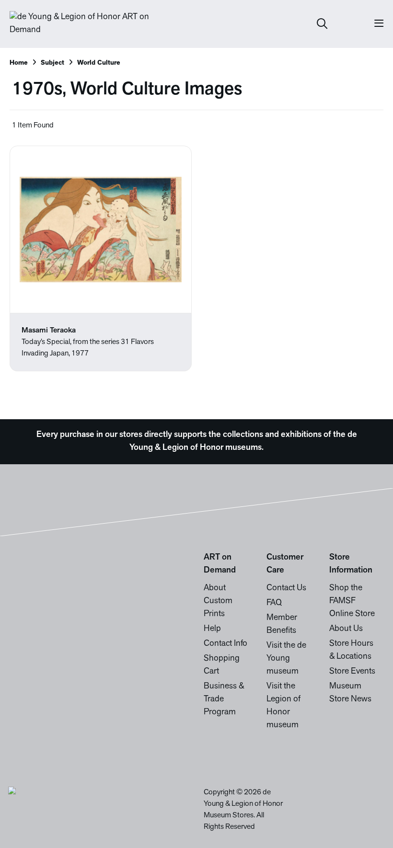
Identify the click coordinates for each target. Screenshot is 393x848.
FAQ (274, 603)
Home (19, 63)
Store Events (352, 671)
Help (212, 629)
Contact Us (286, 588)
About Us (346, 629)
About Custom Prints (218, 601)
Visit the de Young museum (286, 659)
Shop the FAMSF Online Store (352, 601)
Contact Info (225, 644)
